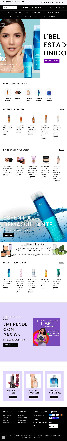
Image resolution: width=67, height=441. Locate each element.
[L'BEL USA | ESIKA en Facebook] (37, 422)
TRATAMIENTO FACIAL (22, 12)
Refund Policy (22, 423)
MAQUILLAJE (28, 16)
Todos (61, 109)
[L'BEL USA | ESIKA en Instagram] (34, 422)
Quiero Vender (10, 345)
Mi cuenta (6, 423)
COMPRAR (13, 397)
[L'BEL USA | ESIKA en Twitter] (43, 422)
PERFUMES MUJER (53, 12)
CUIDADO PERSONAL (38, 12)
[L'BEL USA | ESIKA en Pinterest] (46, 422)
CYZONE (38, 16)
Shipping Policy (23, 420)
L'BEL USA (6, 420)
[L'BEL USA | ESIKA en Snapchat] (34, 425)
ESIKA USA (6, 418)
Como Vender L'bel (24, 418)
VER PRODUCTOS (51, 61)
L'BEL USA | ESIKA (32, 7)
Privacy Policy (48, 435)
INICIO (10, 12)
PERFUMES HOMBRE (16, 16)
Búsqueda (21, 415)
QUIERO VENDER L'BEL (50, 16)
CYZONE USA (7, 415)
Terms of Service (38, 437)
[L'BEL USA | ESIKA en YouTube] (40, 422)
